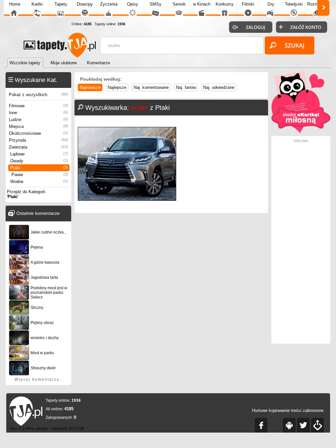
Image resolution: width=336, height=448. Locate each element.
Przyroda (38, 140)
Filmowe (38, 105)
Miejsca (38, 126)
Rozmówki (317, 4)
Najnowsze (90, 87)
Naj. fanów (186, 87)
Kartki (37, 4)
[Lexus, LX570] (127, 199)
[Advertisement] (301, 241)
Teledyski (294, 4)
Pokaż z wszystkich (38, 94)
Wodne (39, 181)
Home (14, 4)
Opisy (132, 4)
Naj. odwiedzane (218, 87)
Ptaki (39, 167)
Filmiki (248, 4)
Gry (270, 4)
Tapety (60, 4)
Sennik (179, 4)
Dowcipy (85, 4)
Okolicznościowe (38, 133)
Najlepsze (117, 87)
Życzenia (108, 4)
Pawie (39, 174)
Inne (38, 112)
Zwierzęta (38, 147)
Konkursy (225, 4)
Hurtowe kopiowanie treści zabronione (288, 410)
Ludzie (38, 119)
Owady (39, 160)
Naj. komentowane (151, 87)
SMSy (155, 4)
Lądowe (39, 154)
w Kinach (201, 4)
